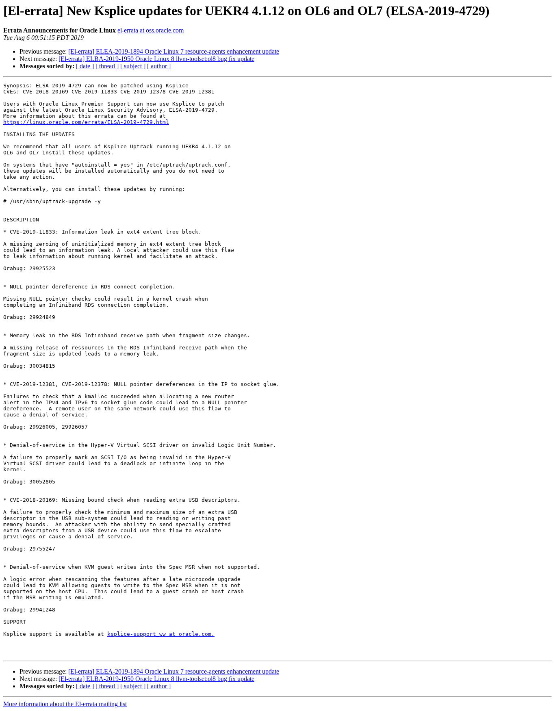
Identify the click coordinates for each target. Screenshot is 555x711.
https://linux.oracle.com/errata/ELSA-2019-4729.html (86, 122)
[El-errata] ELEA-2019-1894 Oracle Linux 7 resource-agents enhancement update (173, 51)
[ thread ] (107, 66)
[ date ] (85, 66)
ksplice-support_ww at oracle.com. (161, 634)
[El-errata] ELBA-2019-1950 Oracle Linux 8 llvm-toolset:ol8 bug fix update (156, 58)
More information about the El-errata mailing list (65, 703)
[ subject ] (132, 66)
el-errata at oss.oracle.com (150, 30)
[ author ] (159, 66)
